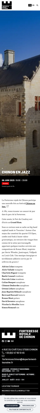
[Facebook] (3, 341)
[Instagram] (6, 341)
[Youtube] (8, 341)
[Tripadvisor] (12, 341)
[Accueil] (7, 5)
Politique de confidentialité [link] (20, 409)
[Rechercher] (37, 5)
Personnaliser (28, 405)
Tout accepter (12, 405)
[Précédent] (2, 168)
